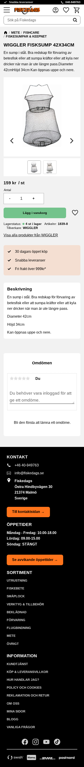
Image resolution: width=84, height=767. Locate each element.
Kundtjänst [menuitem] (17, 664)
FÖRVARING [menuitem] (16, 620)
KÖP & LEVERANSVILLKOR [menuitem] (27, 672)
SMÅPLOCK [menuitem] (16, 596)
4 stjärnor (24, 378)
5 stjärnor (28, 378)
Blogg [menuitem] (12, 719)
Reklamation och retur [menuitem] (28, 695)
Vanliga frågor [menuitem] (21, 727)
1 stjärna (12, 378)
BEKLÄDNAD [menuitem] (16, 612)
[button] (6, 10)
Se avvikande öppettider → (35, 560)
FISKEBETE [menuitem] (15, 588)
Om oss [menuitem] (13, 703)
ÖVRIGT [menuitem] (13, 644)
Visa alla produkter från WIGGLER (31, 235)
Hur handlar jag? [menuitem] (23, 679)
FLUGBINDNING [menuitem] (19, 628)
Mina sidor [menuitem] (16, 711)
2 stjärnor (16, 378)
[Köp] (35, 213)
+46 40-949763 (27, 465)
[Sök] (75, 20)
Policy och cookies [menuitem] (24, 687)
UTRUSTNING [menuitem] (17, 580)
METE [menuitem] (11, 635)
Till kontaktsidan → (28, 512)
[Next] (71, 140)
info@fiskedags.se (29, 473)
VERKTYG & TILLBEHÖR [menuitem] (25, 604)
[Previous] (12, 140)
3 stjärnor (20, 378)
